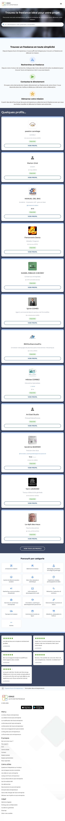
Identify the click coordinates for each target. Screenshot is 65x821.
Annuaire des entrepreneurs (9, 790)
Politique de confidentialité (9, 805)
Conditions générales (7, 807)
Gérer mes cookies (6, 813)
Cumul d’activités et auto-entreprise (12, 778)
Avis (2, 747)
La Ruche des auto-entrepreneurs (11, 734)
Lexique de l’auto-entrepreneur (10, 776)
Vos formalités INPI (7, 781)
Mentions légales (6, 802)
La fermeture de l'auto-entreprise (11, 723)
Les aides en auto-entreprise (9, 773)
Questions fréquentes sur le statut (11, 767)
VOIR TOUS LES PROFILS (32, 548)
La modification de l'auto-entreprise (12, 720)
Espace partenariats (7, 758)
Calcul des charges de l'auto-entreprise (12, 792)
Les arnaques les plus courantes (10, 770)
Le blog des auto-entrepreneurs (10, 731)
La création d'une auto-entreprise (11, 717)
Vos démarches (5, 784)
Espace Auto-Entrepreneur (14, 688)
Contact (3, 752)
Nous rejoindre (5, 761)
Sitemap (3, 810)
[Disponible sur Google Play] (38, 707)
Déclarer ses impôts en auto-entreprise (12, 795)
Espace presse (5, 755)
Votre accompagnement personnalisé (12, 729)
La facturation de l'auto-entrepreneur (12, 726)
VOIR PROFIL (32, 145)
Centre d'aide (5, 749)
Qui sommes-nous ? (7, 741)
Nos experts (4, 744)
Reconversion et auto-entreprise (10, 787)
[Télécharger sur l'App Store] (26, 707)
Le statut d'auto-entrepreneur (10, 715)
